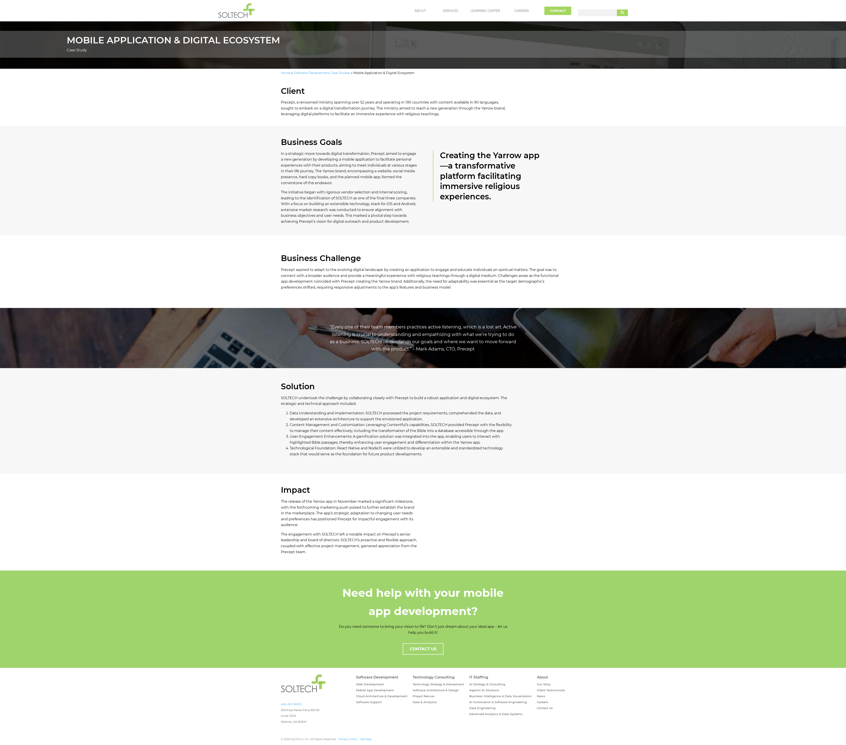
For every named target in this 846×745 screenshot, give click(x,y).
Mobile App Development (375, 690)
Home (285, 73)
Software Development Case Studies (322, 73)
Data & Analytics (425, 702)
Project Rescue (423, 696)
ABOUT (420, 11)
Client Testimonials (551, 690)
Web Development (370, 684)
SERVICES (450, 11)
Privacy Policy (348, 739)
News (541, 696)
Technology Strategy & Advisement (438, 684)
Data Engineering (482, 708)
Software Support (369, 702)
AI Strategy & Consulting (487, 684)
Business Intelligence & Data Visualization (500, 696)
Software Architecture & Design (436, 690)
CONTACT (558, 11)
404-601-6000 (291, 704)
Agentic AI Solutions (484, 690)
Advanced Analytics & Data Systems (495, 714)
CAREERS (521, 11)
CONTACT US (423, 649)
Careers (542, 702)
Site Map (365, 739)
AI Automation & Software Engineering (498, 702)
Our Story (544, 684)
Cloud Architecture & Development (381, 696)
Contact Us (545, 708)
